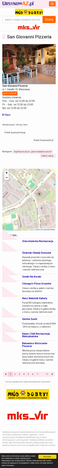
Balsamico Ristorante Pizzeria (34, 345)
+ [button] (7, 173)
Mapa (7, 114)
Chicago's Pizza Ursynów (36, 283)
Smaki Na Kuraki (31, 276)
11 (47, 374)
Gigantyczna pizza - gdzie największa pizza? (33, 152)
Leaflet (37, 229)
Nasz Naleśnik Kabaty (34, 298)
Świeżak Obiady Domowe (36, 252)
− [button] (7, 177)
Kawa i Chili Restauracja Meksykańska (36, 335)
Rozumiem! (47, 456)
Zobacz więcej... (48, 156)
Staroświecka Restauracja (37, 241)
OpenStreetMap (49, 229)
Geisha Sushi (29, 319)
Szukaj (49, 19)
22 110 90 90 (10, 93)
